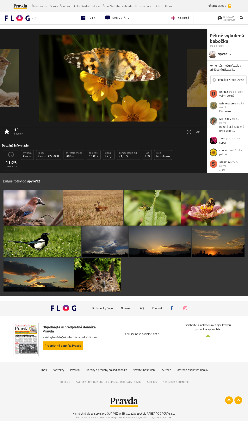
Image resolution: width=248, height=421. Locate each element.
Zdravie (96, 6)
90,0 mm (74, 154)
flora (222, 138)
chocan (223, 150)
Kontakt (157, 308)
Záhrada (127, 6)
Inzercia (75, 370)
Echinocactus (227, 103)
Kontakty (58, 370)
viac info (167, 417)
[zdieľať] (198, 132)
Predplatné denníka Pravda (63, 345)
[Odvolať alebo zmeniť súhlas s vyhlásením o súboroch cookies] (229, 400)
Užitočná (139, 6)
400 (147, 154)
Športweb (66, 6)
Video (149, 6)
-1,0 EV (128, 154)
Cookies (152, 382)
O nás (43, 370)
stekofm (224, 162)
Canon (27, 154)
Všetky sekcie (217, 6)
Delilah (223, 92)
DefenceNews (163, 6)
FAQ (141, 308)
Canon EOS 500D (48, 154)
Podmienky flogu (102, 308)
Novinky (126, 308)
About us (64, 382)
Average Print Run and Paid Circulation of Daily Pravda (108, 382)
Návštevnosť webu (144, 370)
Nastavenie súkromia (176, 382)
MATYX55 (225, 119)
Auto (77, 6)
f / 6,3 (108, 154)
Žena (105, 6)
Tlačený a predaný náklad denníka (106, 370)
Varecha (115, 6)
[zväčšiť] (189, 132)
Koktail (86, 6)
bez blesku (163, 154)
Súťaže (166, 370)
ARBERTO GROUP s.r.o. (161, 413)
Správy (54, 6)
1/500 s (93, 154)
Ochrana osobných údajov (192, 370)
